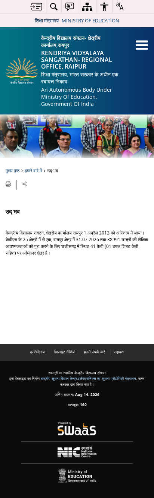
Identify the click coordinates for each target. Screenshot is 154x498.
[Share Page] (24, 183)
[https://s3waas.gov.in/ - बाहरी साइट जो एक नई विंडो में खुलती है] (77, 428)
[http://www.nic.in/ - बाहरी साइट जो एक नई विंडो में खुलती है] (77, 452)
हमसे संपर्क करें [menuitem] (94, 351)
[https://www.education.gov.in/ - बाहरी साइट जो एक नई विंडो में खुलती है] (77, 476)
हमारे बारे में (33, 170)
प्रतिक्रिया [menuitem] (37, 351)
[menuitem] (36, 6)
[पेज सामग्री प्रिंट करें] (9, 183)
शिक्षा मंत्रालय (47, 20)
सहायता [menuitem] (119, 351)
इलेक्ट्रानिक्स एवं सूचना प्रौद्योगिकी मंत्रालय (107, 378)
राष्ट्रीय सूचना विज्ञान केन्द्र (59, 378)
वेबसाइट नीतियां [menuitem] (64, 351)
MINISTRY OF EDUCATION (90, 20)
